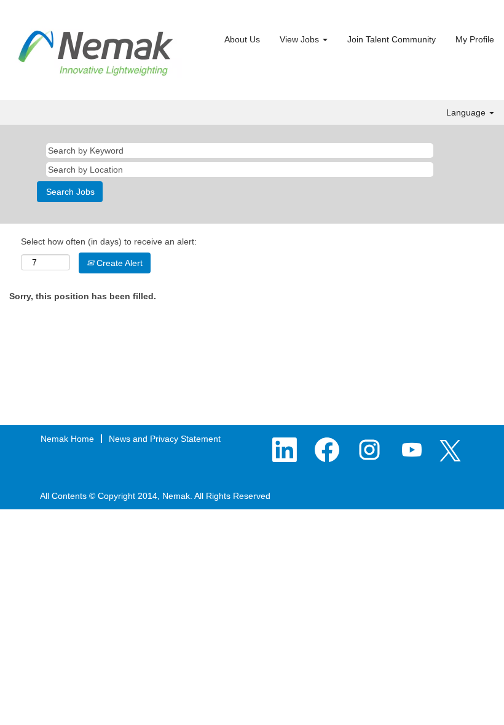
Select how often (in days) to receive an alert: (109, 241)
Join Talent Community (391, 39)
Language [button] (467, 112)
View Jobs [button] (300, 39)
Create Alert (118, 263)
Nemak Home (67, 439)
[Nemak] (96, 53)
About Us (242, 39)
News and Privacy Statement (165, 439)
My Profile (474, 39)
